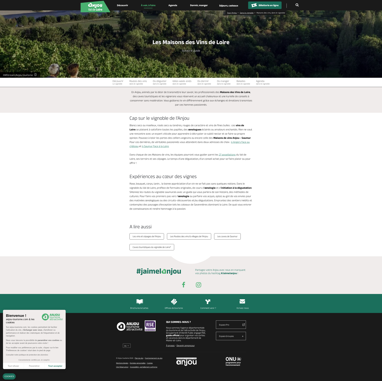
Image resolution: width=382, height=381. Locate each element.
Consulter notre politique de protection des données (27, 355)
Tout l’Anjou (232, 13)
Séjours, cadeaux (228, 5)
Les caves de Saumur (227, 236)
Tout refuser (13, 366)
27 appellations (227, 154)
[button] (9, 376)
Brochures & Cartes (139, 308)
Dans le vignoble (247, 13)
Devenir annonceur (186, 345)
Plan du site (139, 358)
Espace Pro (224, 324)
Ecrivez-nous (243, 308)
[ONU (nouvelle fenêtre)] (233, 361)
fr (125, 346)
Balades (243, 82)
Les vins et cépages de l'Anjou (147, 236)
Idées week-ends (181, 82)
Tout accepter (55, 366)
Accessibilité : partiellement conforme (143, 367)
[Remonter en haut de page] (376, 375)
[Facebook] (184, 285)
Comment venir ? (208, 308)
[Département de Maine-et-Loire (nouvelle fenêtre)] (186, 361)
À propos (170, 345)
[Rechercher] (297, 5)
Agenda (172, 5)
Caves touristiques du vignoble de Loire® (152, 247)
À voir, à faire (148, 5)
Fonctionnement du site (153, 358)
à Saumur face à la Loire (155, 146)
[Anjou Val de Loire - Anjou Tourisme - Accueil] (95, 6)
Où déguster (160, 82)
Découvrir (122, 5)
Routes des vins (138, 82)
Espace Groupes (226, 336)
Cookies (150, 363)
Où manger (224, 82)
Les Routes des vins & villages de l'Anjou (189, 236)
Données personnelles (137, 363)
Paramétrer (34, 366)
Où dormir (204, 82)
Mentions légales (122, 363)
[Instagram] (198, 285)
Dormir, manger (199, 5)
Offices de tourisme (174, 308)
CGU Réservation (122, 367)
